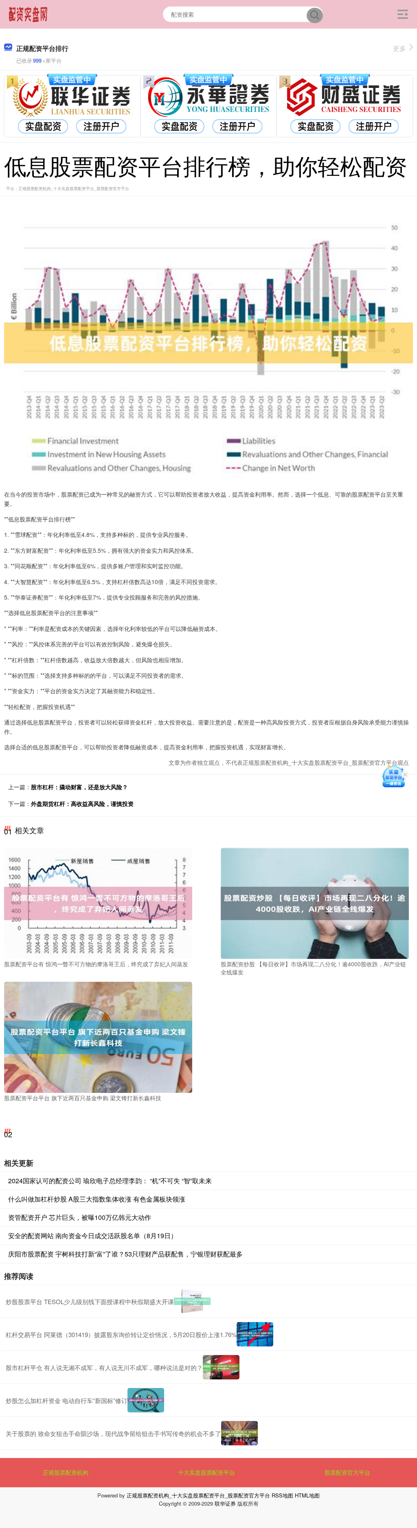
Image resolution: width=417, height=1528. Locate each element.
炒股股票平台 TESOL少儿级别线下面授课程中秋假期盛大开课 (90, 1301)
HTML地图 (307, 1495)
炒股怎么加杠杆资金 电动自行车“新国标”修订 (66, 1400)
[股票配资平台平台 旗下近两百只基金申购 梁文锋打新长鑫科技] (98, 1036)
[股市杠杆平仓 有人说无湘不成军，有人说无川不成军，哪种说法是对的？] (221, 1367)
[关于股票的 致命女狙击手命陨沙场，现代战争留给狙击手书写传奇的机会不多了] (239, 1433)
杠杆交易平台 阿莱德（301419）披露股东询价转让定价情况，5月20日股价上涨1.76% (121, 1334)
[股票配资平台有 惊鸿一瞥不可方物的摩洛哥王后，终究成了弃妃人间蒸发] (98, 903)
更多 (399, 48)
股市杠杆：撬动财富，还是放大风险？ (79, 787)
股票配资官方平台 (347, 1472)
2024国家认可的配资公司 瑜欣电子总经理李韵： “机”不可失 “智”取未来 (110, 1180)
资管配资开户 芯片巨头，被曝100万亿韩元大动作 (79, 1217)
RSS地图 (282, 1495)
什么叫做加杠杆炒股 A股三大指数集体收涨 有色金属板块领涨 (96, 1199)
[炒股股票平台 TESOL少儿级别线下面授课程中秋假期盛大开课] (192, 1301)
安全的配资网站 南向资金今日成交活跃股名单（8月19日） (92, 1235)
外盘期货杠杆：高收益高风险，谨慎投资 (82, 803)
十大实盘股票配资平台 (206, 1472)
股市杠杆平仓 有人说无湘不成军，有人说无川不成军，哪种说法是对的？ (104, 1367)
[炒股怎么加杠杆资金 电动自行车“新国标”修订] (145, 1400)
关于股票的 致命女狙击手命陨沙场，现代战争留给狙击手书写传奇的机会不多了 (113, 1433)
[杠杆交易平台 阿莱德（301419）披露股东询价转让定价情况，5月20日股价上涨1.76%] (255, 1334)
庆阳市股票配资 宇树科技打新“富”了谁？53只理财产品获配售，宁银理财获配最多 (125, 1254)
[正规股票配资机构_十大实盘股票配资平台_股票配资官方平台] (28, 13)
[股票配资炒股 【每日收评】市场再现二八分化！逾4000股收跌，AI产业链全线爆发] (315, 903)
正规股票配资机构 (65, 1472)
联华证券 (225, 1503)
